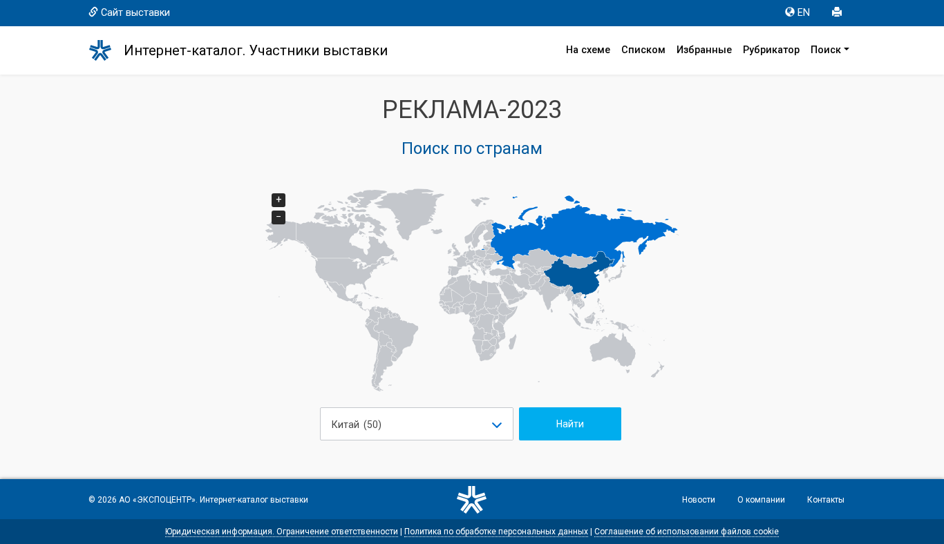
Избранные (704, 50)
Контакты (825, 500)
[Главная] (106, 50)
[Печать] (838, 13)
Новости (698, 500)
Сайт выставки (135, 13)
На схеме (588, 50)
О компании (761, 500)
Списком (643, 50)
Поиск (826, 50)
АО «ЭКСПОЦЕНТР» (157, 500)
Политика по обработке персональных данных (496, 531)
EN (803, 13)
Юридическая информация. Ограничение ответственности (281, 531)
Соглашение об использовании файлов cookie (686, 531)
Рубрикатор (771, 50)
